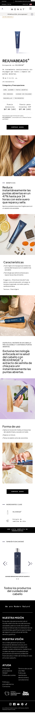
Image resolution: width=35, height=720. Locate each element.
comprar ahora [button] (17, 127)
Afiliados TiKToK (6, 4)
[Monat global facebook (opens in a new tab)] (14, 704)
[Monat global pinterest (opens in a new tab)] (21, 704)
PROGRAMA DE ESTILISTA (22, 1)
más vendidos (8, 94)
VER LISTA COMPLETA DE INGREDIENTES (17, 530)
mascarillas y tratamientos (14, 98)
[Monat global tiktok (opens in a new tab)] (25, 704)
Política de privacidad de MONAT (7, 671)
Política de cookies (9, 675)
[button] (30, 4)
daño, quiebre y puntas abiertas (16, 90)
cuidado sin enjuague (24, 94)
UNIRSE (4, 1)
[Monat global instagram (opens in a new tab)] (10, 704)
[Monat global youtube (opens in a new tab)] (18, 704)
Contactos (6, 686)
